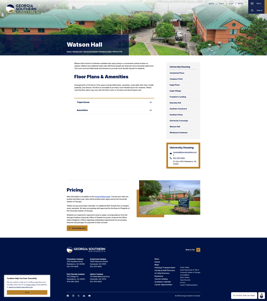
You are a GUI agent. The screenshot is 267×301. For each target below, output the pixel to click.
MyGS (240, 3)
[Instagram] (73, 296)
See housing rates (79, 228)
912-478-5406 (179, 158)
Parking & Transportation (165, 267)
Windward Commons (179, 133)
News (157, 259)
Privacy (182, 282)
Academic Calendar (163, 282)
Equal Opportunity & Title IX (189, 270)
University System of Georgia (190, 272)
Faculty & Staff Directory (165, 270)
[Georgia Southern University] (21, 8)
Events (157, 262)
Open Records (185, 280)
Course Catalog (161, 279)
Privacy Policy (31, 285)
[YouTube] (89, 296)
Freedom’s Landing (178, 97)
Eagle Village (175, 91)
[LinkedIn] (84, 296)
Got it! (27, 292)
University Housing (91, 51)
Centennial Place (177, 73)
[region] (27, 286)
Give (231, 3)
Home (69, 51)
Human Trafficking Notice (189, 285)
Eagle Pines (175, 85)
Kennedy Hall (175, 103)
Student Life (77, 51)
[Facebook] (68, 296)
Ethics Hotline (184, 277)
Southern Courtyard (178, 109)
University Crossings (179, 121)
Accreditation (184, 275)
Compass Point (176, 79)
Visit (221, 3)
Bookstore (159, 276)
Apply (211, 3)
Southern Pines (176, 115)
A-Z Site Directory (162, 273)
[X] (79, 296)
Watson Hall (175, 127)
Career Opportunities (163, 285)
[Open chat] (261, 295)
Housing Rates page (102, 197)
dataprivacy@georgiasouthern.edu (21, 287)
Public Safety (184, 267)
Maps (157, 265)
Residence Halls (105, 51)
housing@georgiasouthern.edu (184, 153)
